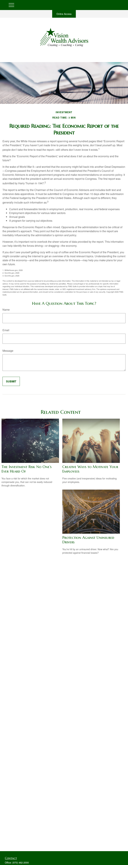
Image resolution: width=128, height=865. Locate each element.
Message (7, 351)
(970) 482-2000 (20, 862)
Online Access (64, 14)
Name (6, 309)
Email (5, 330)
